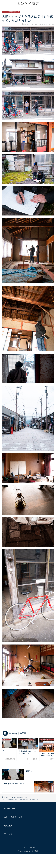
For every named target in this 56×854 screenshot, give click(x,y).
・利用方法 (7, 825)
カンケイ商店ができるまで (11, 12)
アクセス (32, 847)
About (23, 847)
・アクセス (7, 834)
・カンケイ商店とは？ (12, 817)
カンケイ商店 (28, 3)
